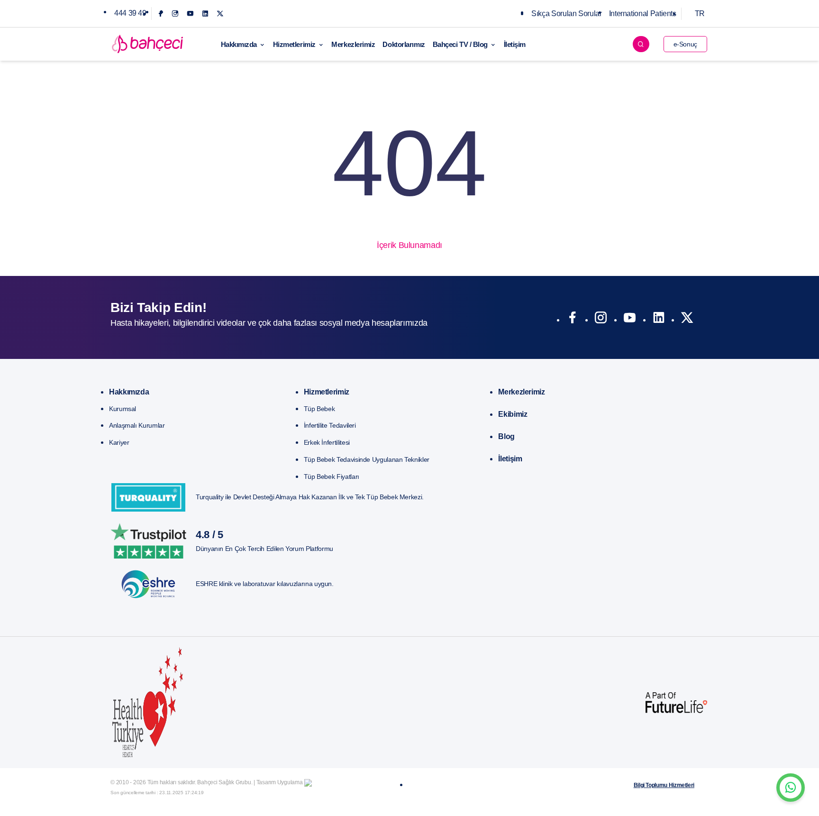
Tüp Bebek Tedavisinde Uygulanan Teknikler (366, 459)
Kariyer (119, 442)
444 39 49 (130, 13)
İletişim (515, 44)
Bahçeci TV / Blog (460, 44)
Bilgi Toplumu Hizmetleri (664, 785)
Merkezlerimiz (353, 44)
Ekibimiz (512, 414)
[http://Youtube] (629, 319)
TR (700, 13)
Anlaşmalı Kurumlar (137, 425)
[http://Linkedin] (658, 319)
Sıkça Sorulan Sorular (566, 13)
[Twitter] (220, 13)
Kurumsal (122, 409)
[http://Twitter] (687, 319)
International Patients (642, 13)
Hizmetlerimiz (294, 44)
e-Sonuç (685, 44)
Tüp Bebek (319, 409)
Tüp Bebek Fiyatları (331, 476)
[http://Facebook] (572, 319)
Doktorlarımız (403, 44)
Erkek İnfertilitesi (327, 442)
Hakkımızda (239, 44)
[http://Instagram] (600, 319)
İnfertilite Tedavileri (330, 425)
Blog (506, 436)
